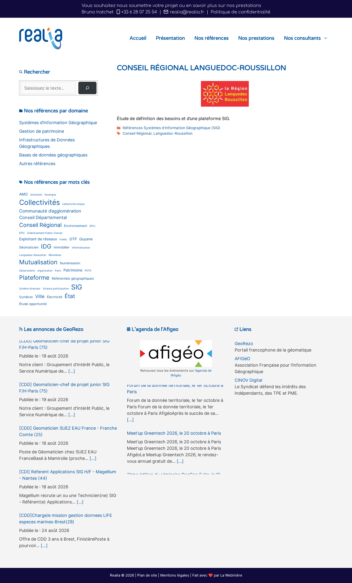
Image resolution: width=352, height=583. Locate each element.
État (70, 296)
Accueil (138, 38)
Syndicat (26, 297)
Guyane (86, 239)
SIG (76, 287)
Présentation (170, 38)
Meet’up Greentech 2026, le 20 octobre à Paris (174, 388)
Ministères (55, 255)
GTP (73, 239)
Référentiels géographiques (73, 278)
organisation (44, 270)
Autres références (37, 163)
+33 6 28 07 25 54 (139, 12)
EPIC (22, 233)
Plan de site (147, 575)
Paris (58, 270)
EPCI (92, 226)
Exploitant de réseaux (38, 239)
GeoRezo (244, 343)
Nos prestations (256, 38)
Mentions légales (174, 575)
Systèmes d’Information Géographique (58, 122)
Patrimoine (72, 270)
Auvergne (50, 194)
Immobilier (61, 247)
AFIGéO (242, 358)
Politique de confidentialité (240, 12)
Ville (40, 296)
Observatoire (27, 270)
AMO (23, 194)
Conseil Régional (137, 133)
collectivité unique (73, 204)
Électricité (54, 297)
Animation (36, 194)
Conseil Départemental (43, 217)
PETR (88, 270)
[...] (71, 373)
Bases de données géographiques (53, 154)
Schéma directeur (29, 288)
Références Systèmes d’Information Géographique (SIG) (171, 128)
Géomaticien (29, 247)
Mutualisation (38, 262)
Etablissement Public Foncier (44, 233)
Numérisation (70, 263)
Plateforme (34, 277)
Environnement (75, 226)
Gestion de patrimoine (41, 131)
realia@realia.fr (186, 12)
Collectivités (39, 202)
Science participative (56, 288)
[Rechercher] (87, 88)
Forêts (63, 239)
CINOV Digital (248, 380)
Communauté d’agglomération (50, 211)
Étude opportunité (33, 304)
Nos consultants (302, 38)
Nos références (211, 38)
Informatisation (81, 247)
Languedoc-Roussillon (173, 133)
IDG (46, 246)
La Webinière (231, 575)
